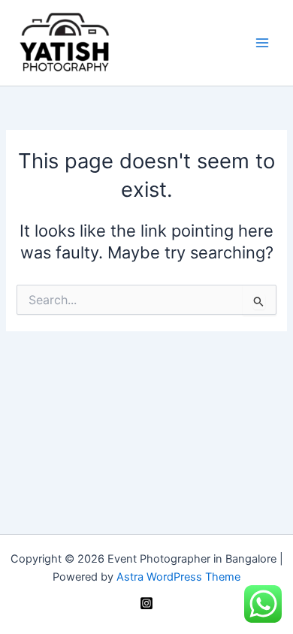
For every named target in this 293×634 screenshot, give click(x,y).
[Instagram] (146, 603)
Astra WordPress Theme (178, 577)
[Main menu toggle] (262, 43)
